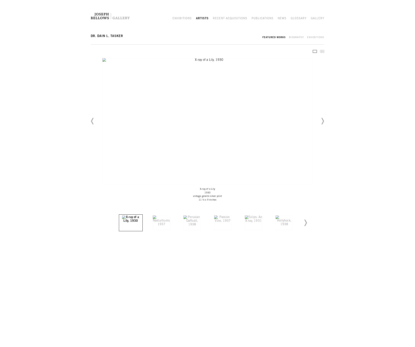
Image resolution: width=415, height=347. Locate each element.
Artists (202, 18)
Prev (92, 121)
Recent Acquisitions (230, 18)
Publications (262, 18)
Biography (296, 37)
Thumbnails (322, 51)
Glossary (298, 18)
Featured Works (274, 37)
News (282, 18)
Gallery (317, 18)
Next (322, 121)
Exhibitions (182, 18)
